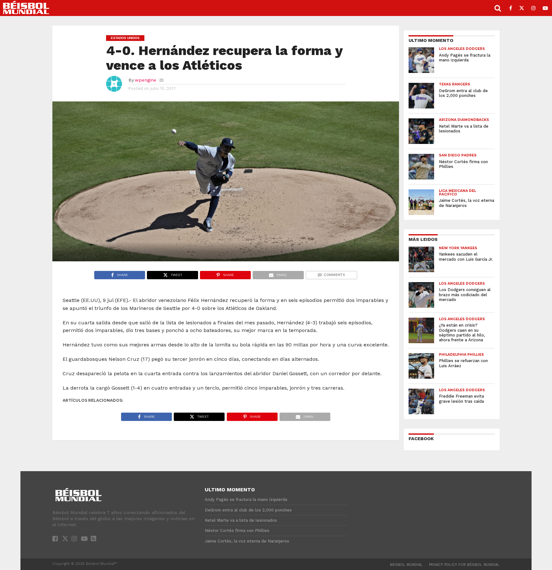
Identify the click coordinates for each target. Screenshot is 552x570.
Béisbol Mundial (406, 565)
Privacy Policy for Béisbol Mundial (464, 565)
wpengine (145, 80)
